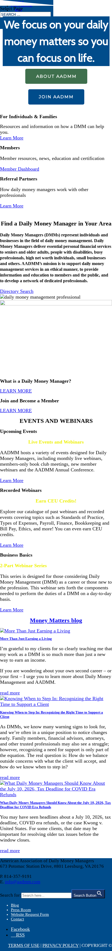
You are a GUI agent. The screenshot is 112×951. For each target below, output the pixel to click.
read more (10, 693)
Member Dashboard (19, 169)
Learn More (11, 138)
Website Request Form (30, 914)
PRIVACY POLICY (60, 945)
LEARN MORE (16, 391)
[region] (56, 55)
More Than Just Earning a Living (26, 639)
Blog (15, 905)
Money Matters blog (56, 620)
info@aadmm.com (22, 881)
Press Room (21, 910)
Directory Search (16, 291)
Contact (17, 919)
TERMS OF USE (23, 945)
